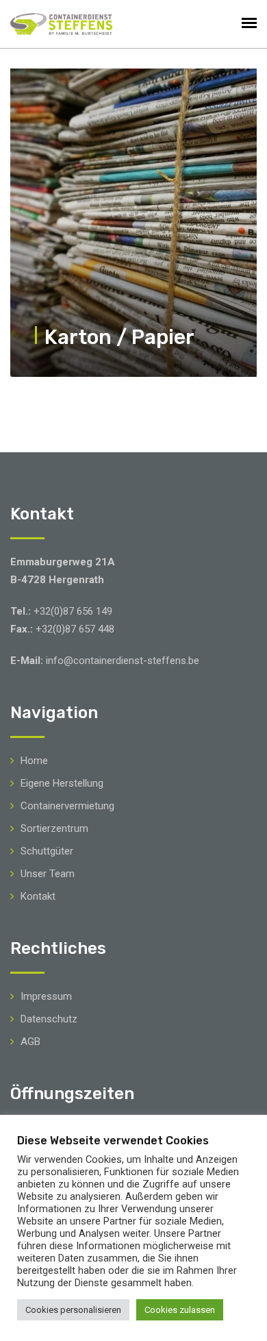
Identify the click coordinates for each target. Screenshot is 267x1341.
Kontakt (38, 896)
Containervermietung (67, 806)
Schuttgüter (47, 851)
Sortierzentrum (54, 828)
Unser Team (48, 874)
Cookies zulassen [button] (179, 1310)
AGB (30, 1041)
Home (34, 760)
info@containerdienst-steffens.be (122, 660)
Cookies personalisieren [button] (73, 1310)
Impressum (46, 996)
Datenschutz (49, 1019)
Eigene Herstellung (62, 783)
